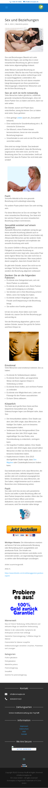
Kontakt (24, 734)
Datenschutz (24, 729)
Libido (19, 118)
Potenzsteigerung (11, 668)
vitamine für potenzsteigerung (15, 675)
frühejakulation (10, 661)
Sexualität (8, 671)
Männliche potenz (21, 24)
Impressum (24, 726)
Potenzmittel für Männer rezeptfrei (17, 642)
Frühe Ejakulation (11, 657)
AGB (24, 731)
